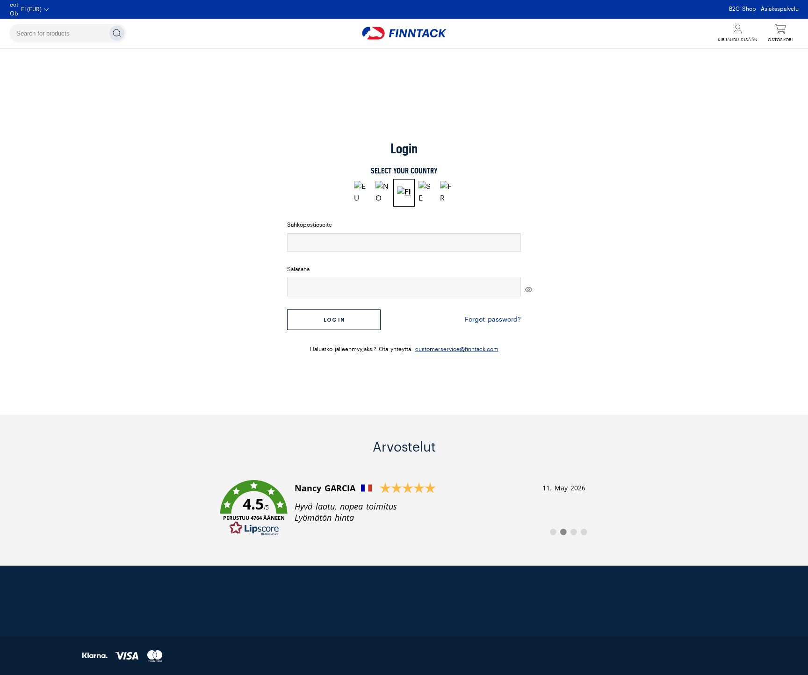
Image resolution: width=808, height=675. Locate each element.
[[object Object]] (528, 289)
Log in (334, 320)
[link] (404, 508)
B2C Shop (742, 9)
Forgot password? (493, 319)
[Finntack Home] (404, 33)
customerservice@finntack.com (456, 349)
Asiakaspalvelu (780, 9)
